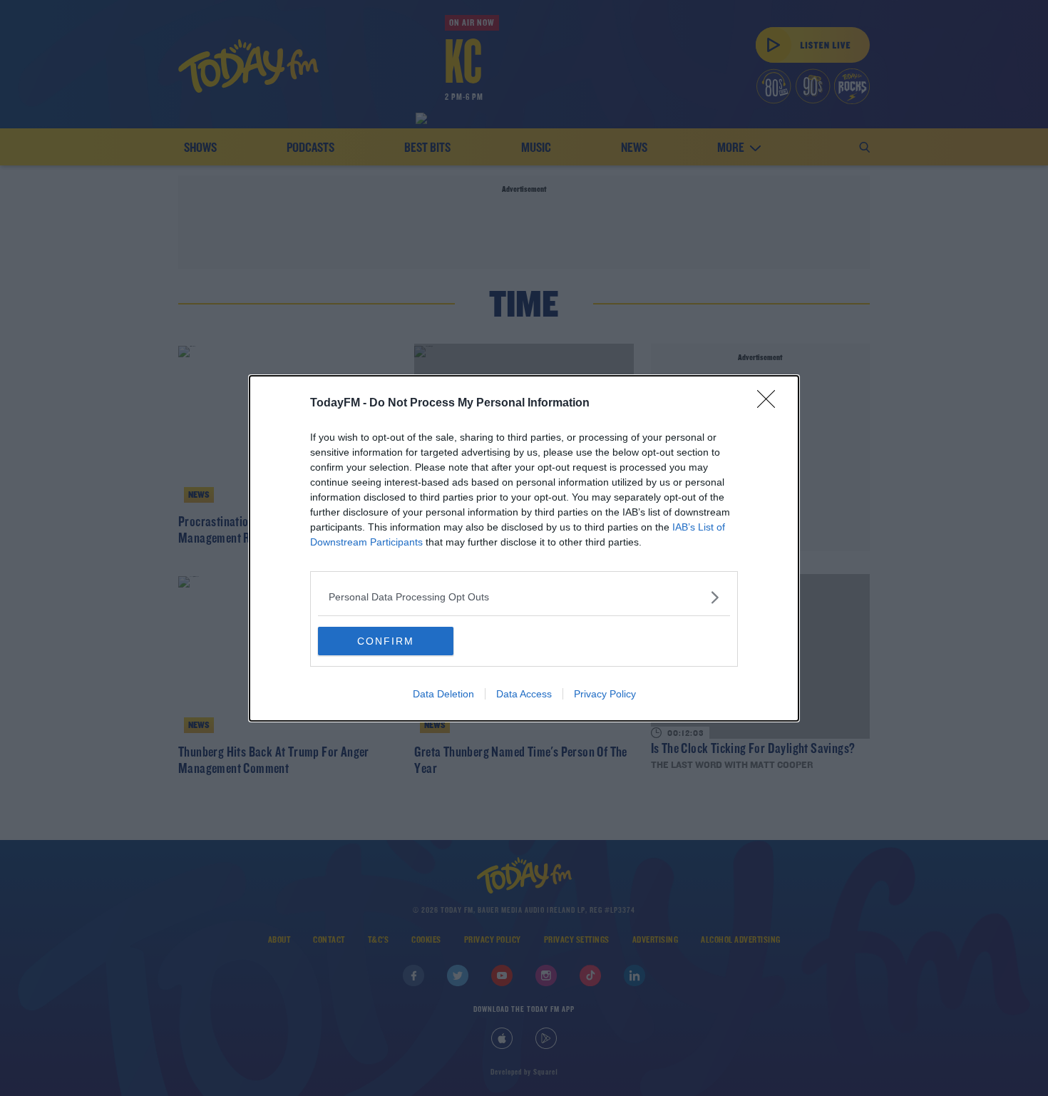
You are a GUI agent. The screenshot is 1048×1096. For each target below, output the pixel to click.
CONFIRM (385, 641)
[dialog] (524, 548)
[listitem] (524, 597)
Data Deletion (443, 694)
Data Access (524, 694)
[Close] (770, 403)
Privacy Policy (605, 694)
